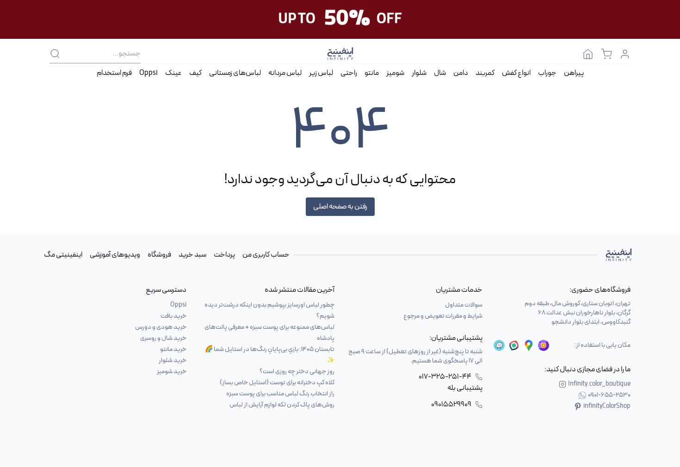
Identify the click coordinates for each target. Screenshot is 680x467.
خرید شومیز (171, 371)
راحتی (348, 73)
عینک (173, 73)
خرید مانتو (173, 349)
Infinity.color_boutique (599, 384)
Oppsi (148, 73)
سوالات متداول (463, 305)
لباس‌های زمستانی (235, 73)
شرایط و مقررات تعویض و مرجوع (442, 316)
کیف (195, 73)
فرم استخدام (114, 73)
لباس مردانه (285, 73)
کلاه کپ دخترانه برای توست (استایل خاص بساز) (277, 382)
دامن (460, 73)
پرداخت (224, 254)
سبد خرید (192, 254)
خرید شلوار (172, 360)
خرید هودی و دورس (160, 327)
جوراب (547, 73)
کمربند (485, 73)
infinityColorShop (607, 406)
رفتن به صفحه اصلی (340, 206)
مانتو (372, 73)
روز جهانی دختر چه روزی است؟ (297, 371)
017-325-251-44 (445, 376)
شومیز (395, 73)
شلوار (419, 73)
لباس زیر (321, 73)
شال (440, 73)
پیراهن (574, 73)
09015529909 (451, 404)
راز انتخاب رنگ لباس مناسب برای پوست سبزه (280, 394)
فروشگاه (159, 254)
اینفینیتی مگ (63, 254)
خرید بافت (173, 316)
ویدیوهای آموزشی (115, 254)
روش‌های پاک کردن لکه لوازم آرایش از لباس (281, 405)
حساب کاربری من (266, 254)
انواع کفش (516, 73)
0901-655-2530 (609, 395)
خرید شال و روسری (163, 338)
